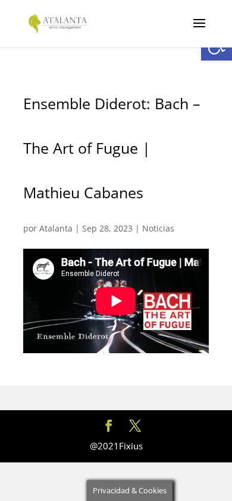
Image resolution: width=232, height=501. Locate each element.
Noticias (158, 228)
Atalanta (56, 228)
